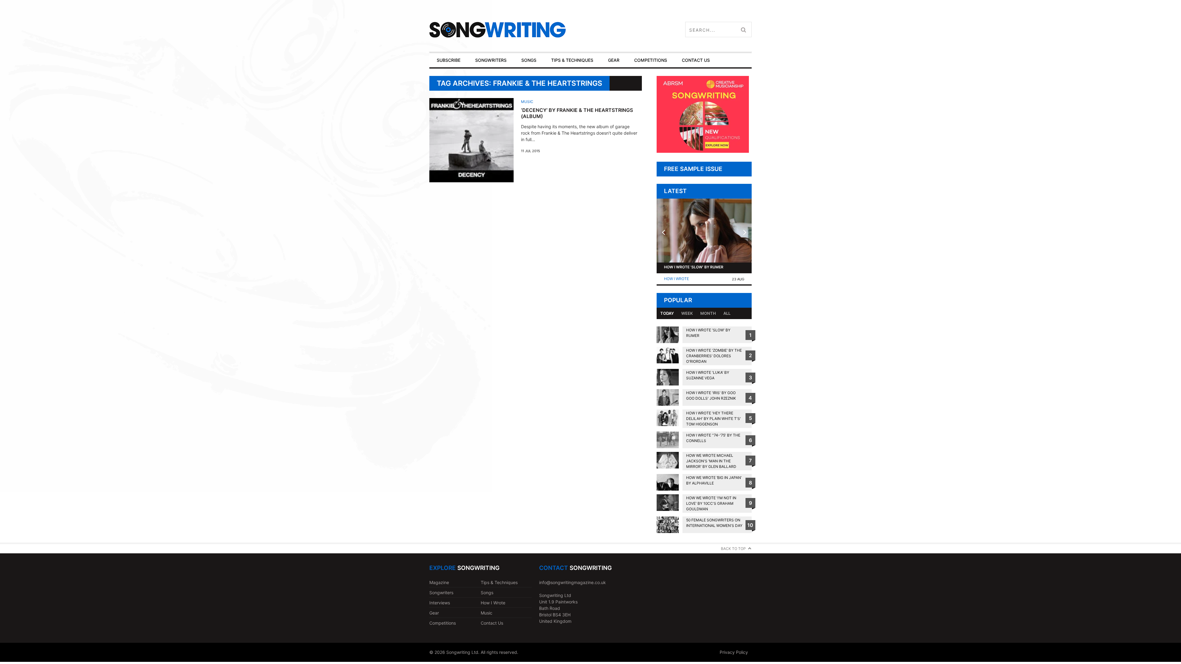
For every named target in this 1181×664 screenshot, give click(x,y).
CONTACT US (696, 60)
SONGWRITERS (491, 60)
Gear (434, 612)
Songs (487, 592)
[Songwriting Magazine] (534, 30)
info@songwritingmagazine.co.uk (572, 582)
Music (527, 101)
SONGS (528, 60)
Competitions (442, 623)
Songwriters (441, 592)
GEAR (613, 60)
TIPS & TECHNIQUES (572, 60)
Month (708, 313)
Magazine (439, 582)
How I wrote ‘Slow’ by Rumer (693, 267)
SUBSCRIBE (448, 60)
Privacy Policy (734, 652)
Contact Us (492, 623)
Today (667, 313)
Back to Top (733, 548)
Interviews (439, 602)
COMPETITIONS (650, 60)
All (726, 313)
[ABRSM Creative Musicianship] (703, 151)
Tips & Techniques (499, 582)
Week (687, 313)
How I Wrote (676, 278)
